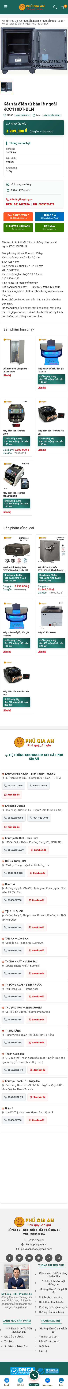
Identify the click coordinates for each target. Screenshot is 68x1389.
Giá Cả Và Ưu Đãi (14, 1336)
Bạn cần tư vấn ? (18, 216)
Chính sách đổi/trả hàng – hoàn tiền (53, 1275)
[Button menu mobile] (5, 7)
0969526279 (46, 204)
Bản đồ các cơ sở (49, 1341)
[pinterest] (39, 1258)
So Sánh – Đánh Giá (16, 1346)
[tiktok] (48, 1258)
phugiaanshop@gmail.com (36, 1249)
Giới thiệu (44, 1346)
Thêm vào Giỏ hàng (18, 227)
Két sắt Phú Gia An (12, 20)
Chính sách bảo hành (51, 1297)
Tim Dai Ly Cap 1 (49, 1336)
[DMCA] (48, 1371)
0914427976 (22, 204)
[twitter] (19, 1258)
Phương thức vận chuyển (53, 1307)
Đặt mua (49, 227)
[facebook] (9, 1258)
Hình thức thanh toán (51, 1302)
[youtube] (29, 1258)
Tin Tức (8, 1341)
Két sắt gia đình (32, 20)
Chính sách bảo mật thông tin (53, 1283)
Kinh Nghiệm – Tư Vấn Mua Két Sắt (18, 1330)
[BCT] (23, 1371)
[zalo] (58, 1258)
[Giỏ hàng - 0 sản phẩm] (62, 7)
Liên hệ (43, 1351)
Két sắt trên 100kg (53, 20)
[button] (55, 7)
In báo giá (49, 216)
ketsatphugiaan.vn (36, 1244)
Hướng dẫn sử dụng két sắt (53, 1291)
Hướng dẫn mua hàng (51, 1312)
